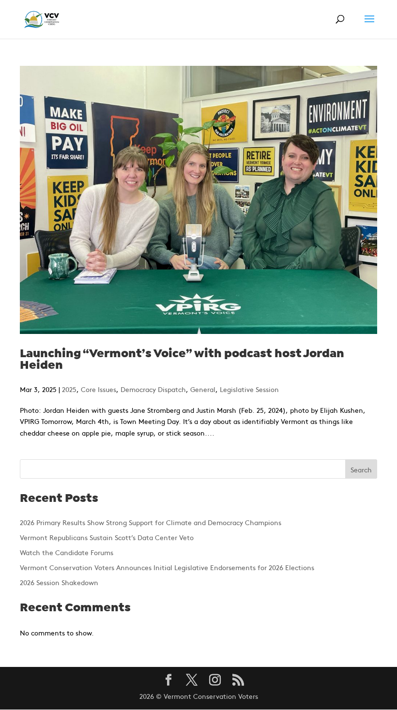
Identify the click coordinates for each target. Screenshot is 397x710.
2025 (69, 389)
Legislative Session (249, 389)
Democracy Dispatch (153, 389)
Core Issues (98, 389)
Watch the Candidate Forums (66, 552)
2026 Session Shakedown (59, 582)
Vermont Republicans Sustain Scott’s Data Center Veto (107, 537)
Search (361, 469)
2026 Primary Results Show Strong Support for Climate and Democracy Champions (150, 522)
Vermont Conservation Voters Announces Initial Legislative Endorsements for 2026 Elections (167, 567)
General (202, 389)
